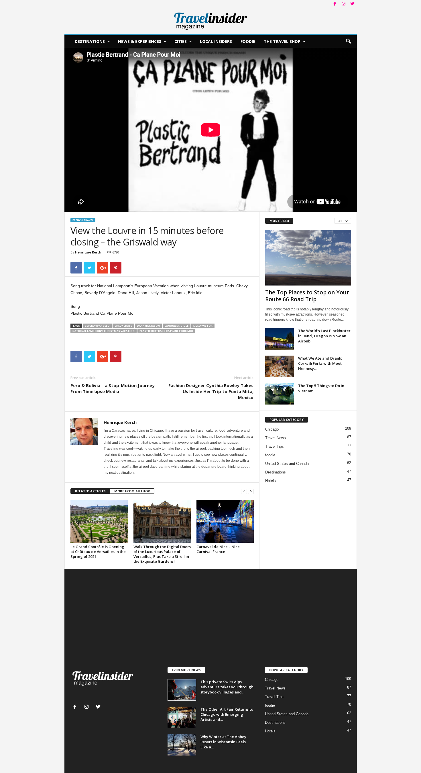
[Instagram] (343, 4)
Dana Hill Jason (148, 326)
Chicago (272, 429)
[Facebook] (334, 4)
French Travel (82, 220)
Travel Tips (274, 446)
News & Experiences (139, 41)
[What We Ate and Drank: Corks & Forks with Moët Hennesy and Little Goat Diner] (279, 366)
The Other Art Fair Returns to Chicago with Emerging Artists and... (226, 714)
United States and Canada (287, 463)
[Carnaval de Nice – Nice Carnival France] (225, 521)
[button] (348, 41)
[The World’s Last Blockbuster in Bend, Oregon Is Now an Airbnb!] (279, 339)
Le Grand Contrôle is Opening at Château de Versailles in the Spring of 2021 (98, 551)
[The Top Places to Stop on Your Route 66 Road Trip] (308, 258)
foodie (270, 455)
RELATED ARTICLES (90, 491)
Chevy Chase (123, 326)
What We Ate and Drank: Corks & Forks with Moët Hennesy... (320, 363)
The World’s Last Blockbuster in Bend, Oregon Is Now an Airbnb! (324, 336)
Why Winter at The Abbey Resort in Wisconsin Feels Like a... (223, 742)
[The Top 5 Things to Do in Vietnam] (279, 394)
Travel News (275, 438)
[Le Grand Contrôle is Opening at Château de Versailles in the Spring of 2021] (99, 521)
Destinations (90, 41)
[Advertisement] (210, 624)
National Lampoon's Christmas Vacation (103, 331)
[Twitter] (352, 4)
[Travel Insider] (210, 21)
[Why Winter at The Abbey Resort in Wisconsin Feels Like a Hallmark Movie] (182, 745)
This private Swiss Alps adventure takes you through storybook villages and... (226, 687)
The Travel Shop (282, 41)
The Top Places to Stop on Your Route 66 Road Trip (307, 296)
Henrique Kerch (88, 252)
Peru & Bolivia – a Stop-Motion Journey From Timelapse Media (112, 388)
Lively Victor (203, 326)
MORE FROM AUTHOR (132, 491)
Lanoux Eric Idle (176, 326)
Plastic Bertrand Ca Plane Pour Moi (166, 331)
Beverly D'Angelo (97, 326)
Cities (180, 41)
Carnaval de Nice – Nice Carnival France (218, 549)
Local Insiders (216, 41)
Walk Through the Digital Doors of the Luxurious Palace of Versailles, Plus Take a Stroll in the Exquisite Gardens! (162, 554)
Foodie (248, 41)
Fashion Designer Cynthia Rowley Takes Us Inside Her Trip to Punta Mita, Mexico (210, 391)
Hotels (270, 481)
